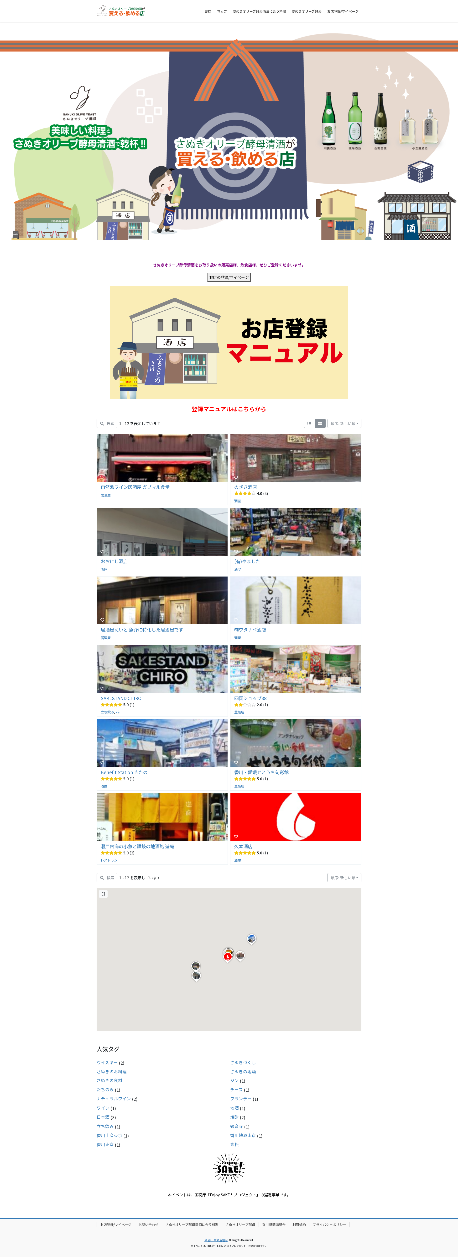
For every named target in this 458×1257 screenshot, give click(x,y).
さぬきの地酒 (243, 1071)
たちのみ (105, 1089)
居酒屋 (106, 494)
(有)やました (247, 561)
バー (119, 711)
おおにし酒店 (114, 561)
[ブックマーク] (102, 477)
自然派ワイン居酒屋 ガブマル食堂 (135, 487)
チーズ (236, 1089)
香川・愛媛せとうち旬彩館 (261, 772)
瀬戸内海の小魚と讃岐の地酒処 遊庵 (137, 846)
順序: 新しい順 (343, 423)
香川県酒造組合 (274, 1224)
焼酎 (234, 1117)
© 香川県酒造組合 (216, 1240)
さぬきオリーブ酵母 (240, 1224)
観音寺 (236, 1126)
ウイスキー (107, 1062)
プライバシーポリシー (329, 1224)
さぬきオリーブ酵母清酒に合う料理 (192, 1224)
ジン (234, 1080)
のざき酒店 (245, 487)
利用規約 (299, 1224)
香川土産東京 (109, 1135)
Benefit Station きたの (124, 772)
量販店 (239, 711)
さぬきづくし (243, 1062)
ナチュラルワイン (114, 1098)
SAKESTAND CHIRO (121, 698)
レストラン (109, 860)
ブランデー (241, 1098)
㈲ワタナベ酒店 (250, 629)
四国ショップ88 (250, 698)
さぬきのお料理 (112, 1071)
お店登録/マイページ (115, 1224)
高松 (234, 1144)
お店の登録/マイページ (229, 277)
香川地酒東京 (243, 1135)
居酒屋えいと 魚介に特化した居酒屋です (142, 629)
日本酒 (103, 1117)
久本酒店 (243, 846)
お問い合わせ (148, 1224)
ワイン (103, 1108)
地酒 (234, 1108)
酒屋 (237, 500)
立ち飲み (107, 711)
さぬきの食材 (109, 1080)
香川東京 (105, 1144)
